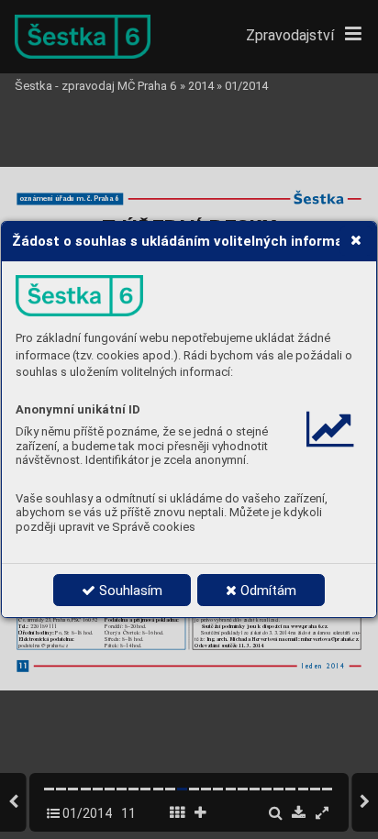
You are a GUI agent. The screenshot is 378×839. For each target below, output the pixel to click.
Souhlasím (128, 590)
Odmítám (266, 590)
